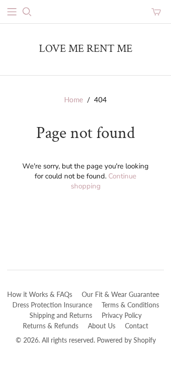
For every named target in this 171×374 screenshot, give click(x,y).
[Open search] (27, 12)
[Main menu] (12, 12)
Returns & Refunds (50, 326)
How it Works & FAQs (39, 294)
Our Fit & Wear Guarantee (120, 294)
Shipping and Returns (60, 315)
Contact (136, 326)
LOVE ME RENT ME (86, 48)
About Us (101, 326)
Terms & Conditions (130, 305)
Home (73, 99)
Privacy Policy (122, 315)
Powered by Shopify (126, 340)
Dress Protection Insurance (52, 305)
